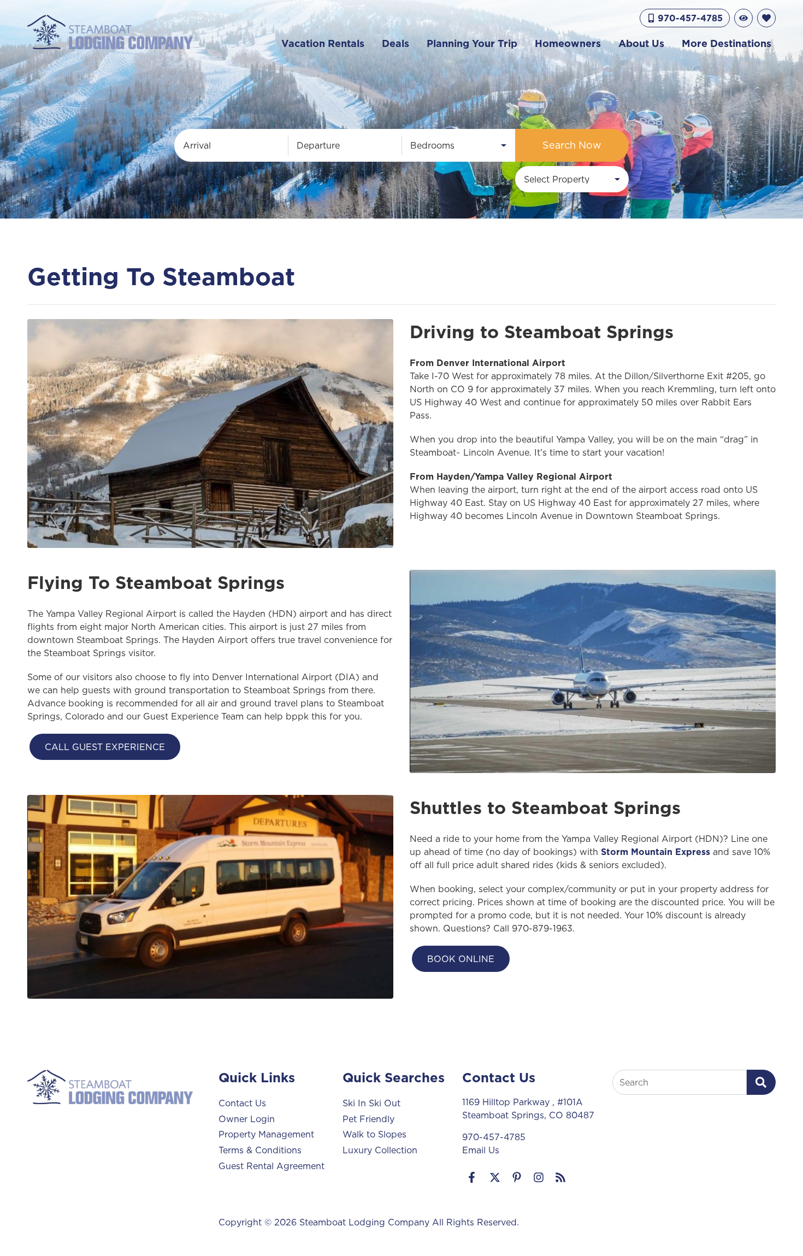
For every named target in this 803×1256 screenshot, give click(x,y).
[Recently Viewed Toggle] (743, 18)
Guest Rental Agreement (271, 1166)
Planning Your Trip (472, 43)
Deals (395, 43)
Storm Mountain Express (655, 852)
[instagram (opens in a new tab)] (538, 1177)
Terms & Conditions (260, 1150)
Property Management (266, 1134)
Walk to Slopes (374, 1134)
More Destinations (726, 43)
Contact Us (242, 1103)
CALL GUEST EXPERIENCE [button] (105, 747)
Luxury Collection (380, 1150)
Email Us (480, 1150)
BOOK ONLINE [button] (460, 959)
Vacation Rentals (322, 43)
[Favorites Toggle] (766, 18)
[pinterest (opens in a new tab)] (517, 1177)
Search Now (571, 145)
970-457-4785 (494, 1137)
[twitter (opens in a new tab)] (495, 1177)
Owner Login (247, 1119)
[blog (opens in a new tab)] (560, 1177)
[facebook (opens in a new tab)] (473, 1177)
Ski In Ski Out (371, 1103)
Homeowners (568, 43)
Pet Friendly (368, 1119)
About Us (641, 43)
